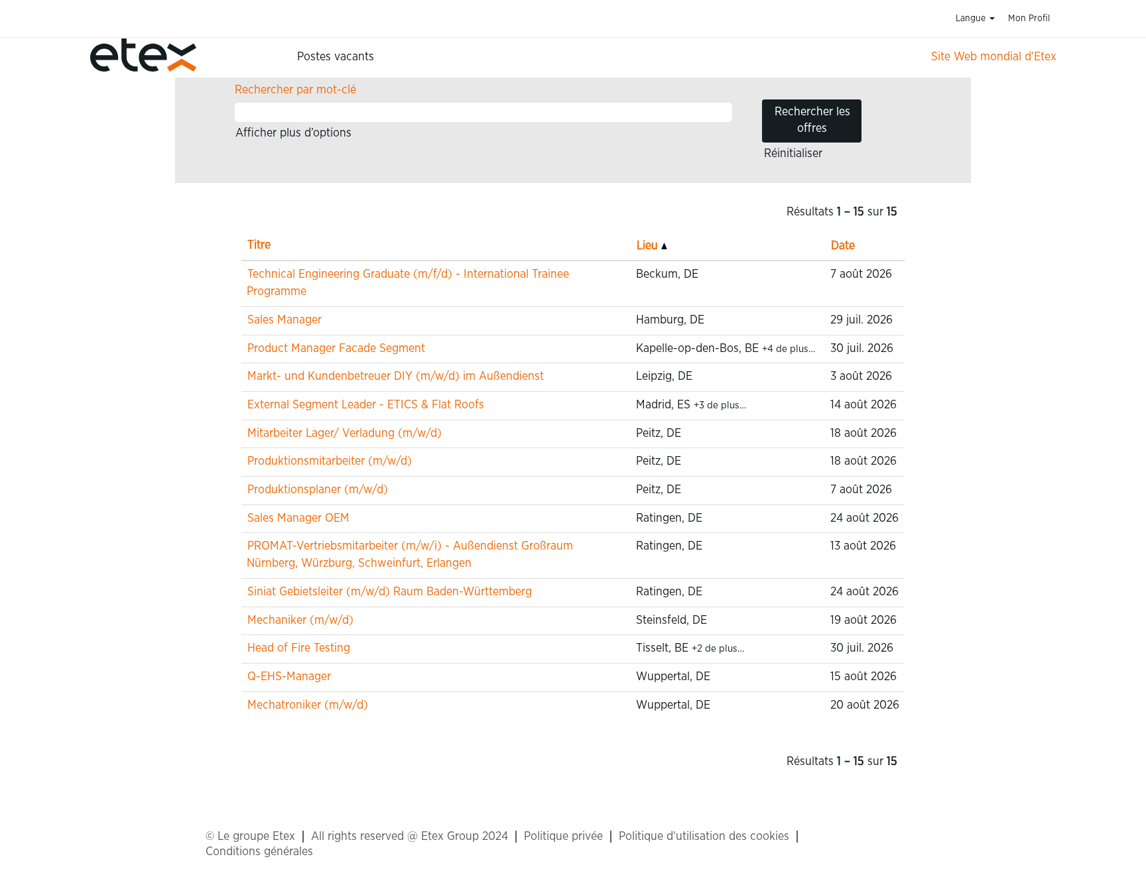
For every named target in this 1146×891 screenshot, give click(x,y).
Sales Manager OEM (298, 518)
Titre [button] (259, 245)
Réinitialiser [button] (793, 154)
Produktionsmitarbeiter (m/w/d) (329, 461)
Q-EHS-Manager (289, 677)
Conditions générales (259, 852)
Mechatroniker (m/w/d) (307, 705)
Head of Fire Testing (298, 648)
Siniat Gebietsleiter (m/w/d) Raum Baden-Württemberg (389, 592)
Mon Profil (1029, 18)
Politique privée (563, 837)
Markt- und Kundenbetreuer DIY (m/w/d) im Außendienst (395, 377)
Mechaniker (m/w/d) (300, 620)
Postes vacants (335, 57)
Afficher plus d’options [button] (293, 133)
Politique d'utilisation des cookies (704, 837)
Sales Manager (284, 320)
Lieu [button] (649, 246)
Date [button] (843, 246)
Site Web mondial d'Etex (993, 57)
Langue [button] (972, 18)
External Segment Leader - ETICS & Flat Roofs (365, 405)
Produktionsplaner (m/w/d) (317, 490)
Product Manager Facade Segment (336, 349)
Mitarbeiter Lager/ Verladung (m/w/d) (344, 434)
